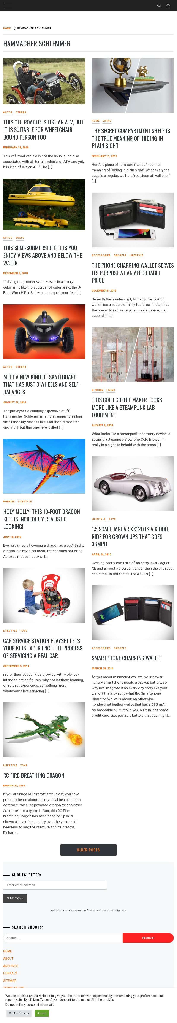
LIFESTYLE (136, 255)
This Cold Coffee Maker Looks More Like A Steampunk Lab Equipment (127, 407)
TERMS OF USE (14, 988)
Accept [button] (41, 1013)
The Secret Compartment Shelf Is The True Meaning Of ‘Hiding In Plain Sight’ (131, 138)
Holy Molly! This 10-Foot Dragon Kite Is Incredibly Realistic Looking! (41, 519)
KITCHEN (97, 390)
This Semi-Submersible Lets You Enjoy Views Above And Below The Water (42, 255)
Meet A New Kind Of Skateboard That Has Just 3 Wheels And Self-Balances (41, 384)
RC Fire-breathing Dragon (33, 775)
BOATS (20, 238)
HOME (96, 120)
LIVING (107, 120)
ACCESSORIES (101, 255)
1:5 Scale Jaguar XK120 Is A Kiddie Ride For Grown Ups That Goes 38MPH (130, 536)
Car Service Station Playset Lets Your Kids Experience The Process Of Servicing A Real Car (42, 648)
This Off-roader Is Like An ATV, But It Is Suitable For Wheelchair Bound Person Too (43, 129)
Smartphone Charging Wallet (127, 658)
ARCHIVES (10, 966)
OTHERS (21, 112)
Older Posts (88, 850)
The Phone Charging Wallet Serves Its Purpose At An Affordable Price (133, 272)
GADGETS (120, 255)
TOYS (112, 519)
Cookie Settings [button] (19, 1013)
